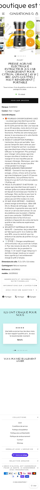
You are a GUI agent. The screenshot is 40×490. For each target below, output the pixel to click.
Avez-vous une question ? (20, 290)
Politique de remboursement (20, 436)
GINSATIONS (20, 14)
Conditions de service (20, 426)
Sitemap (20, 443)
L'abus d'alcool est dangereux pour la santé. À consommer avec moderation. (19, 468)
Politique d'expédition (20, 430)
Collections (19, 417)
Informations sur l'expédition (20, 285)
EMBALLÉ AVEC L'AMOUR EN (19, 449)
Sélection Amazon (19, 461)
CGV (20, 423)
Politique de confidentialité (20, 433)
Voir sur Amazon (20, 100)
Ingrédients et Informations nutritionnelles (20, 280)
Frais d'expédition (20, 87)
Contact (20, 440)
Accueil (19, 60)
